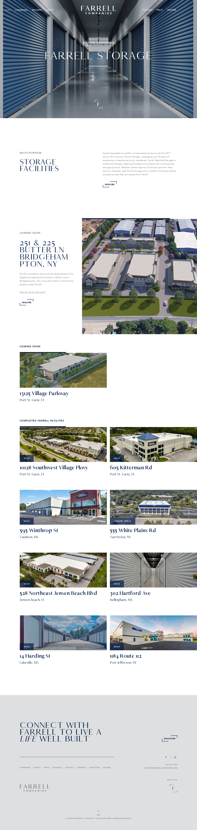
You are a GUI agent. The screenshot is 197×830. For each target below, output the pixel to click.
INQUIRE (171, 9)
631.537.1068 (171, 764)
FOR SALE (148, 9)
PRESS (160, 9)
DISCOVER (169, 738)
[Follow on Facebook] (167, 757)
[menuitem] (21, 10)
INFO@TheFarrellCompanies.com (161, 768)
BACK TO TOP (172, 780)
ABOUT (50, 9)
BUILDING (37, 9)
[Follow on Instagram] (174, 757)
